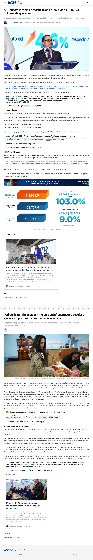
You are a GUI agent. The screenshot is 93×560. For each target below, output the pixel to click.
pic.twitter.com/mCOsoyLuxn (30, 466)
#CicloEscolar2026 (27, 418)
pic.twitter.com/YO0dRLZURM (46, 418)
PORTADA (58, 22)
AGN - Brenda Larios (16, 22)
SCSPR (20, 554)
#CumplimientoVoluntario (15, 138)
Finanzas (46, 22)
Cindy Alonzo (13, 330)
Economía (40, 22)
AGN (24, 383)
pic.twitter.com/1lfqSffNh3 (26, 144)
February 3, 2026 (34, 106)
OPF (18, 537)
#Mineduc (16, 418)
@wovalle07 (80, 96)
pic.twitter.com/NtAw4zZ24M (17, 102)
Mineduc (12, 537)
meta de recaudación (16, 297)
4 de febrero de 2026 (29, 22)
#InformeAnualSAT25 (14, 96)
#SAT (39, 98)
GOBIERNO (52, 22)
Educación (37, 330)
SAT (26, 297)
